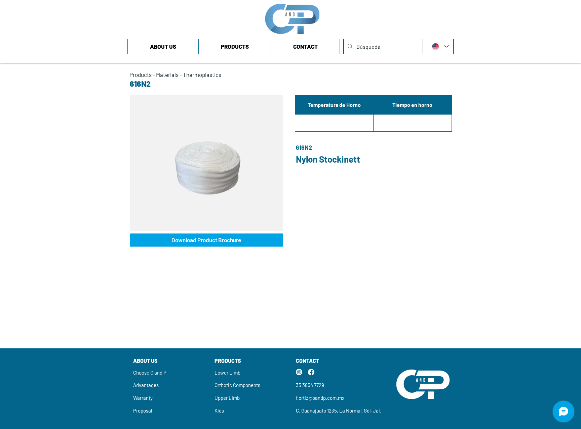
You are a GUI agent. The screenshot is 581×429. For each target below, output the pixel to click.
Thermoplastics (202, 74)
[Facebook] (311, 372)
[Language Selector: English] (440, 46)
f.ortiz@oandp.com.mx (320, 398)
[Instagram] (299, 372)
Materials (167, 74)
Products (140, 74)
